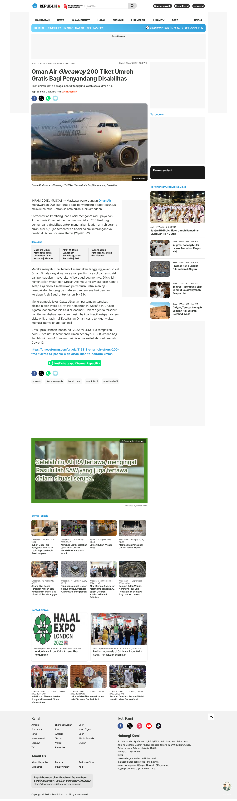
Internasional (37, 738)
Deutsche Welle (162, 6)
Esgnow (35, 742)
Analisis (59, 733)
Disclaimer (36, 766)
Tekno (58, 738)
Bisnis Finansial (86, 738)
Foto (175, 20)
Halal (101, 20)
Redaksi (59, 762)
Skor (81, 724)
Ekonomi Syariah (63, 724)
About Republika (40, 762)
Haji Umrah (42, 20)
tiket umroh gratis (54, 381)
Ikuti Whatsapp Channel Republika (77, 363)
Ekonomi (118, 20)
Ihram (42, 63)
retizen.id (198, 6)
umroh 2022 (92, 381)
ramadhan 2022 (110, 381)
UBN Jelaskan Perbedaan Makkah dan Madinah (101, 252)
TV (33, 747)
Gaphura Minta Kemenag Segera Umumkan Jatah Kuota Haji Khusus (43, 254)
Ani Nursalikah (69, 91)
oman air (37, 381)
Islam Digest (85, 729)
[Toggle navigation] (34, 5)
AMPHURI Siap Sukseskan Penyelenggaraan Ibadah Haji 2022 (72, 254)
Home (34, 63)
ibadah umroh (74, 381)
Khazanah (36, 729)
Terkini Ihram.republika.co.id (168, 186)
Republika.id (181, 6)
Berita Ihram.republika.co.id (61, 63)
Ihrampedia (138, 20)
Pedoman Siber (86, 762)
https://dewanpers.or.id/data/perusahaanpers (57, 784)
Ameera (35, 724)
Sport (81, 733)
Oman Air (104, 200)
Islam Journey (81, 20)
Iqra (57, 729)
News (60, 20)
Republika (39, 27)
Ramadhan (60, 747)
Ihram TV (158, 20)
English (82, 742)
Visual (58, 742)
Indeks (198, 20)
